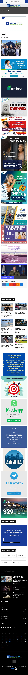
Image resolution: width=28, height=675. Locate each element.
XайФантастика (13, 609)
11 (9, 638)
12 (13, 638)
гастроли (22, 559)
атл (3, 555)
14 (21, 638)
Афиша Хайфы (13, 611)
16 (2, 639)
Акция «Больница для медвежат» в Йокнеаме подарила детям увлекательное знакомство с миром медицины (20, 579)
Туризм (13, 621)
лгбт (15, 559)
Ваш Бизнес (13, 614)
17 (6, 639)
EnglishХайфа (13, 607)
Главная (3, 10)
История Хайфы (13, 616)
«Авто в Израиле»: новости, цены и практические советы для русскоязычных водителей (20, 329)
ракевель (5, 562)
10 (6, 638)
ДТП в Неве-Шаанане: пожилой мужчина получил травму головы (20, 312)
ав (10, 559)
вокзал (4, 559)
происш (13, 562)
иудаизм (20, 555)
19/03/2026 (5, 37)
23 (2, 641)
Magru (13, 668)
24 (6, 641)
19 (13, 639)
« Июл (2, 647)
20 (17, 639)
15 (25, 638)
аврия (19, 562)
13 (17, 638)
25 (9, 641)
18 (9, 639)
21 (21, 639)
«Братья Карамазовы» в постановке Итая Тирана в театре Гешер (19, 594)
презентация (11, 555)
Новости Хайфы (13, 618)
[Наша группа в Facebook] (14, 661)
